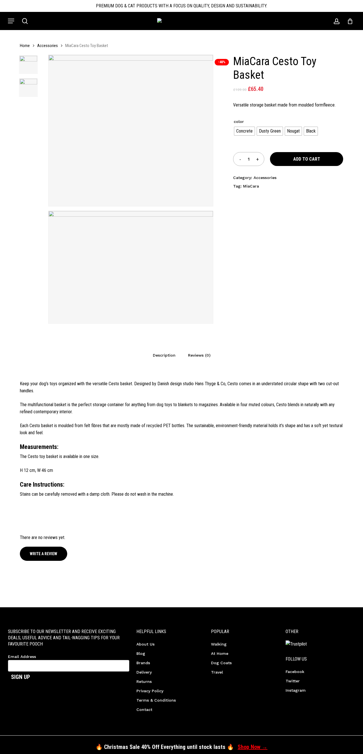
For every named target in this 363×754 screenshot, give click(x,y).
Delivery (144, 672)
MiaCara (251, 186)
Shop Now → (252, 747)
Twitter (293, 681)
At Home (219, 653)
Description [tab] (164, 355)
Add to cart (306, 159)
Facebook (295, 671)
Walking (219, 644)
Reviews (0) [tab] (199, 355)
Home (25, 45)
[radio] (244, 131)
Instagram (296, 690)
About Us (145, 644)
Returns (144, 681)
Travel (217, 672)
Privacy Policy (149, 691)
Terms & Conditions (156, 700)
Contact (144, 709)
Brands (143, 663)
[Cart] (348, 21)
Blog (140, 653)
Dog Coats (221, 663)
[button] (11, 21)
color (239, 121)
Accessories (47, 45)
